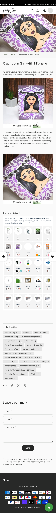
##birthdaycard (12, 332)
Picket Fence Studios (31, 507)
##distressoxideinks (14, 345)
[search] (32, 10)
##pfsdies (25, 361)
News (13, 55)
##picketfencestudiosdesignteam (19, 370)
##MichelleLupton (13, 357)
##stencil (34, 374)
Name (9, 411)
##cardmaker (40, 332)
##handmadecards (31, 349)
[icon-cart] (37, 10)
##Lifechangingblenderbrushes (18, 353)
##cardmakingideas (31, 336)
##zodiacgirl (10, 378)
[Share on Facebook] (12, 385)
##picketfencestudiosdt (15, 374)
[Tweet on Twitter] (18, 385)
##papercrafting (32, 357)
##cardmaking (11, 336)
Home (5, 55)
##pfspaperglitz (41, 361)
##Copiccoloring (12, 340)
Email (9, 419)
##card (26, 332)
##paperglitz (11, 361)
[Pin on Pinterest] (25, 385)
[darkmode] (44, 10)
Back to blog (11, 327)
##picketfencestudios (30, 365)
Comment (11, 427)
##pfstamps (10, 365)
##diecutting (30, 340)
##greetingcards (34, 345)
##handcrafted (12, 349)
